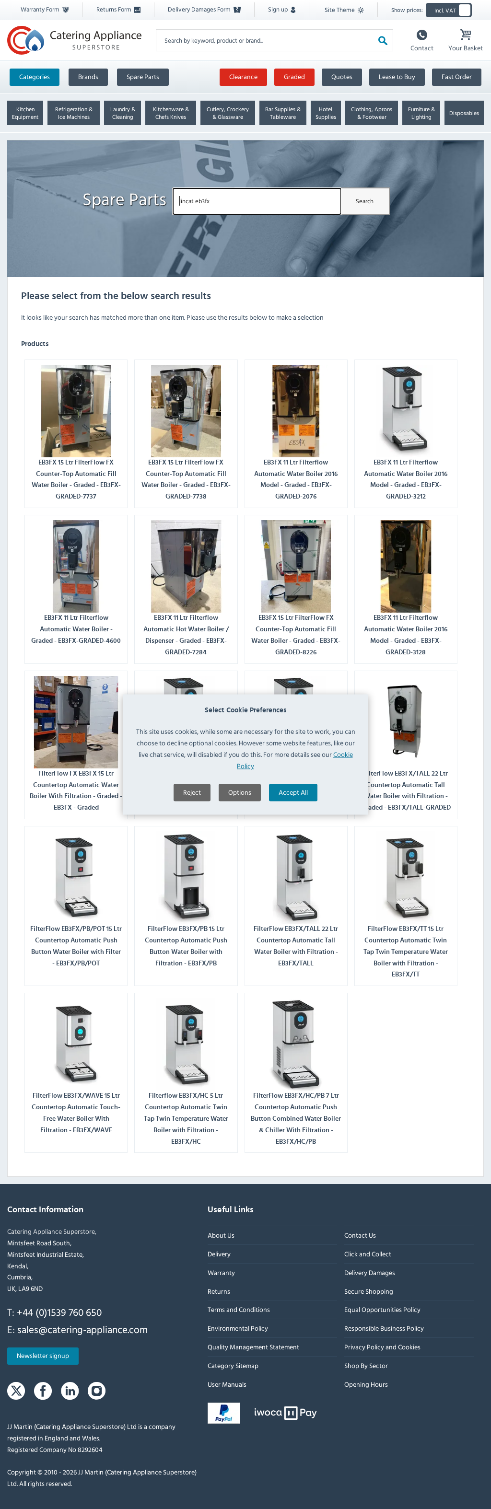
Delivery (219, 1254)
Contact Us (360, 1235)
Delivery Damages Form (200, 9)
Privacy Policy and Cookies (382, 1347)
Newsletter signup (43, 1356)
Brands (88, 76)
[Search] (383, 40)
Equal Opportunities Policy (382, 1310)
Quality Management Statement (253, 1347)
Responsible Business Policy (384, 1328)
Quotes (341, 76)
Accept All (293, 792)
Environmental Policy (238, 1328)
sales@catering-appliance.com (82, 1329)
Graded (294, 76)
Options (239, 792)
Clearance (243, 76)
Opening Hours (366, 1384)
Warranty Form (41, 9)
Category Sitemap (233, 1365)
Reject (192, 792)
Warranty (221, 1272)
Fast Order (457, 76)
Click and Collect (367, 1254)
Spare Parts (143, 76)
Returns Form (114, 9)
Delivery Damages (369, 1272)
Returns (219, 1291)
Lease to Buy (397, 76)
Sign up (278, 9)
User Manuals (227, 1384)
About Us (221, 1235)
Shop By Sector (366, 1365)
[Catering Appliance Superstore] (74, 40)
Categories (34, 76)
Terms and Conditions (239, 1310)
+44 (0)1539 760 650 (59, 1312)
